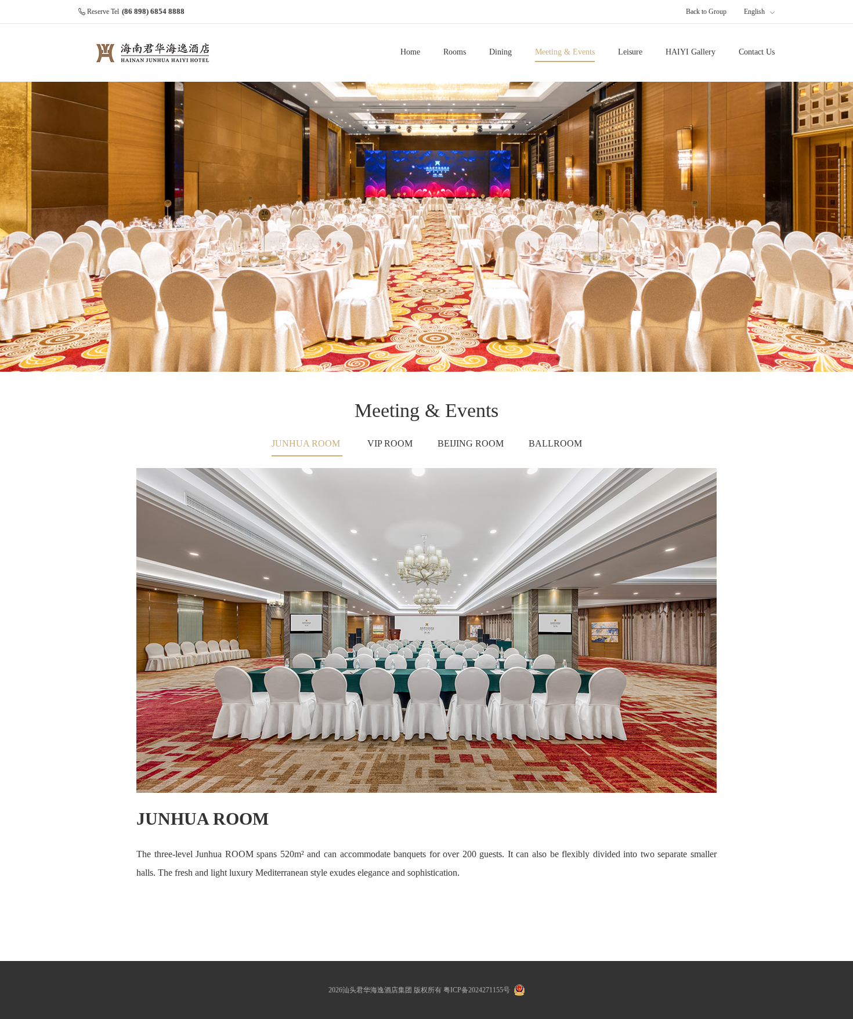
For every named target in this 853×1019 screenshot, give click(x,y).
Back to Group (706, 12)
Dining (500, 52)
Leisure (630, 52)
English (755, 12)
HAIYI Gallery (690, 52)
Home (410, 52)
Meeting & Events (565, 52)
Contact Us (757, 52)
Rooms (454, 52)
